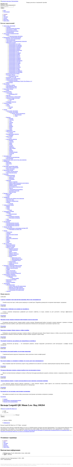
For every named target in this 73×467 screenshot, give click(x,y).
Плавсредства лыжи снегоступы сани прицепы (14, 159)
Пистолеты (9, 163)
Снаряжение (6, 197)
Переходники (9, 82)
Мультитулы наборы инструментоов (15, 198)
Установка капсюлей (14, 190)
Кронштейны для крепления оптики (12, 37)
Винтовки (8, 162)
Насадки (8, 95)
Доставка (5, 16)
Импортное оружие (11, 42)
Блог (4, 15)
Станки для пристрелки (12, 171)
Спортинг (8, 220)
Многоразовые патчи (17, 259)
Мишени (8, 212)
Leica (10, 121)
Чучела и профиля (10, 282)
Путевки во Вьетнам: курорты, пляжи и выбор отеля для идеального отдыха (20, 370)
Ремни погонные (10, 168)
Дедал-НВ (11, 99)
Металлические (13, 214)
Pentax (10, 125)
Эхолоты (8, 291)
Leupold (11, 122)
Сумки (8, 195)
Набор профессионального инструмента (19, 183)
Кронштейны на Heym (14, 55)
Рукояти (8, 241)
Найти (2, 8)
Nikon (10, 123)
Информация (6, 422)
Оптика (5, 109)
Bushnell (11, 118)
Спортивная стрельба (8, 211)
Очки (7, 219)
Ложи (7, 235)
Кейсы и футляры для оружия (13, 266)
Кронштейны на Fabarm (15, 52)
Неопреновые (18, 114)
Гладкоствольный (10, 175)
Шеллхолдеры (12, 192)
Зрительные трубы (10, 131)
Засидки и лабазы (10, 85)
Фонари (8, 202)
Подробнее (3, 304)
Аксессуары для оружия (9, 25)
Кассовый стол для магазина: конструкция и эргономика (15, 391)
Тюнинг (5, 230)
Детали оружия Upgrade (12, 234)
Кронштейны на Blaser (14, 49)
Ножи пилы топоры (8, 89)
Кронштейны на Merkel (15, 59)
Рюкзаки (8, 194)
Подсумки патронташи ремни (10, 166)
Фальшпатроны (10, 32)
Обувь (7, 104)
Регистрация (6, 11)
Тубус (16, 116)
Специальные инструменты (16, 189)
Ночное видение (7, 91)
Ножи (7, 90)
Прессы (11, 188)
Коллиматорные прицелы (12, 134)
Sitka (10, 108)
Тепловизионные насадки (12, 223)
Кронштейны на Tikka (14, 69)
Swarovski (11, 153)
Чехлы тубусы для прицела (18, 113)
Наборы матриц (13, 185)
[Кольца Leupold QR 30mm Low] (9, 408)
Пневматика (6, 161)
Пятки (7, 239)
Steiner (10, 127)
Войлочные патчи (16, 257)
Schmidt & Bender (13, 152)
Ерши (10, 251)
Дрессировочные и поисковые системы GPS (17, 228)
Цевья (7, 242)
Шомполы (11, 264)
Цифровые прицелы (11, 101)
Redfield (11, 126)
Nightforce (11, 147)
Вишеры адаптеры (13, 248)
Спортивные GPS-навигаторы (16, 290)
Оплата (5, 18)
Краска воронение (10, 244)
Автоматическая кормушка (12, 157)
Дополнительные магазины (13, 28)
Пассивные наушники (14, 217)
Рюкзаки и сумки (7, 193)
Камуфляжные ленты (11, 86)
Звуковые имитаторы (11, 275)
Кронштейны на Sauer (14, 65)
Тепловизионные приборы (12, 224)
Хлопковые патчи (16, 260)
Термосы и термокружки (12, 201)
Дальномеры (9, 130)
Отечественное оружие (12, 80)
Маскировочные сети (11, 87)
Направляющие (13, 255)
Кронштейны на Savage (15, 67)
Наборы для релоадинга (15, 184)
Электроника (6, 283)
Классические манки (11, 279)
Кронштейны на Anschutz (15, 45)
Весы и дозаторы (13, 181)
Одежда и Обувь (7, 103)
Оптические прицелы (11, 139)
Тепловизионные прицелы (12, 225)
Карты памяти (15, 278)
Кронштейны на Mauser (15, 58)
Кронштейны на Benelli (15, 47)
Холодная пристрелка (11, 172)
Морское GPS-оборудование (16, 287)
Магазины (8, 237)
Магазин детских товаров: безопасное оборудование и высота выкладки (19, 319)
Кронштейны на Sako (14, 64)
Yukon (10, 128)
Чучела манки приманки (9, 274)
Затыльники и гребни (11, 29)
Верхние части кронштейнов (13, 38)
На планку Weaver (10, 74)
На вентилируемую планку (13, 73)
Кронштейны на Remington (15, 60)
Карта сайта (6, 20)
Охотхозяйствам (7, 156)
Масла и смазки (13, 252)
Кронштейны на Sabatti (14, 63)
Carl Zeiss (11, 119)
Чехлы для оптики (13, 112)
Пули (7, 165)
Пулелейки (11, 179)
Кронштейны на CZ (14, 51)
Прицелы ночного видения (13, 98)
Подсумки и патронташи (12, 167)
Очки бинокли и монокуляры (13, 96)
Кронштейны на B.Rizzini (15, 46)
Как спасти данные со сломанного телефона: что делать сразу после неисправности (22, 360)
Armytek (11, 203)
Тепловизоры (6, 221)
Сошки (8, 208)
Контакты (5, 19)
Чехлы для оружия (10, 270)
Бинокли (8, 117)
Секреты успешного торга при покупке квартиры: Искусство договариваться (21, 299)
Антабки (8, 27)
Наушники (8, 215)
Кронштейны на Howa (14, 56)
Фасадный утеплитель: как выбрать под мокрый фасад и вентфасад (18, 340)
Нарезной (8, 180)
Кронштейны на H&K (14, 54)
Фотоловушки (9, 158)
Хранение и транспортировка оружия (12, 265)
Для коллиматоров (10, 40)
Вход (4, 10)
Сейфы (8, 269)
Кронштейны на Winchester (15, 72)
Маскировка (6, 83)
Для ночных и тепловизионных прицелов (16, 41)
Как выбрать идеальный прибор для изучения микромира (16, 351)
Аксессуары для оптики (12, 110)
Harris (10, 210)
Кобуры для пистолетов (12, 268)
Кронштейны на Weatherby (15, 71)
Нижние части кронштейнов (13, 78)
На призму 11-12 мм (11, 77)
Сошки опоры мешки (8, 205)
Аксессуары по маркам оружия (11, 33)
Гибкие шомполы (13, 250)
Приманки (8, 281)
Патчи (10, 256)
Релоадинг (6, 174)
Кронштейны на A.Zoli (14, 43)
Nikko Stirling (12, 148)
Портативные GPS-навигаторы (16, 288)
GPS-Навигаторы (10, 284)
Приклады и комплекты (12, 238)
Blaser (7, 34)
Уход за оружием (7, 243)
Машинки (11, 177)
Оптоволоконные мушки (12, 31)
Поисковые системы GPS (15, 229)
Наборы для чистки (14, 253)
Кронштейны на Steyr (14, 68)
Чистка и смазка (10, 247)
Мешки (8, 206)
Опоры (8, 207)
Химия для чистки (13, 262)
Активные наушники (14, 216)
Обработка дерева (10, 246)
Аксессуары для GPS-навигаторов (17, 286)
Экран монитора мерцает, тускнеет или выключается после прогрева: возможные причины (24, 380)
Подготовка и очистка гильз (16, 186)
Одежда (8, 105)
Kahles (10, 144)
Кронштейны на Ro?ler (14, 61)
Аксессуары (9, 92)
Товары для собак (7, 226)
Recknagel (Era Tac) (13, 76)
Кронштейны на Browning (15, 50)
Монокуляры (9, 136)
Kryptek (11, 107)
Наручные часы (10, 199)
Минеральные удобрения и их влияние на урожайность (15, 309)
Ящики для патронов (11, 272)
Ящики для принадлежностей (13, 273)
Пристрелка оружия (8, 170)
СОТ (10, 100)
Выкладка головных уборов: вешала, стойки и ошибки (15, 330)
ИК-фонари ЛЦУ (13, 94)
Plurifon (11, 277)
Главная (5, 14)
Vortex (10, 154)
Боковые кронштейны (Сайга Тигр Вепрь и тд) (20, 81)
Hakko (10, 143)
